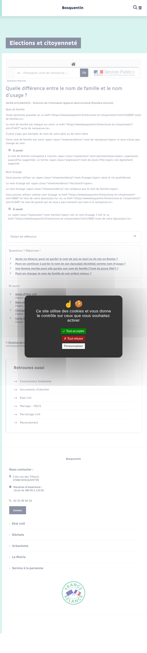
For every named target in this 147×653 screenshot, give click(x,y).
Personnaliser (73, 346)
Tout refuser (74, 338)
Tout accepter (74, 331)
